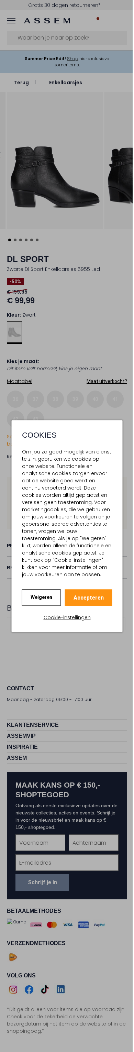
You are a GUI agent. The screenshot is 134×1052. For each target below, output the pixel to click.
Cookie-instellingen (64, 617)
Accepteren (86, 597)
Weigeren (38, 597)
